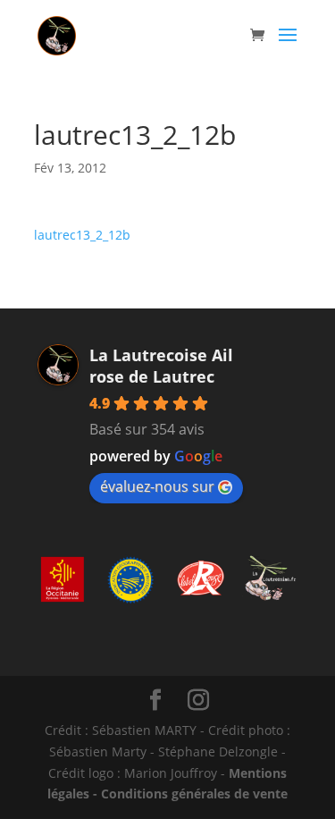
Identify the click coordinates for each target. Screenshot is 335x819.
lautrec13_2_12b (82, 234)
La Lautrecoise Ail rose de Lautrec (161, 365)
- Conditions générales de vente (188, 793)
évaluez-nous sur (157, 486)
